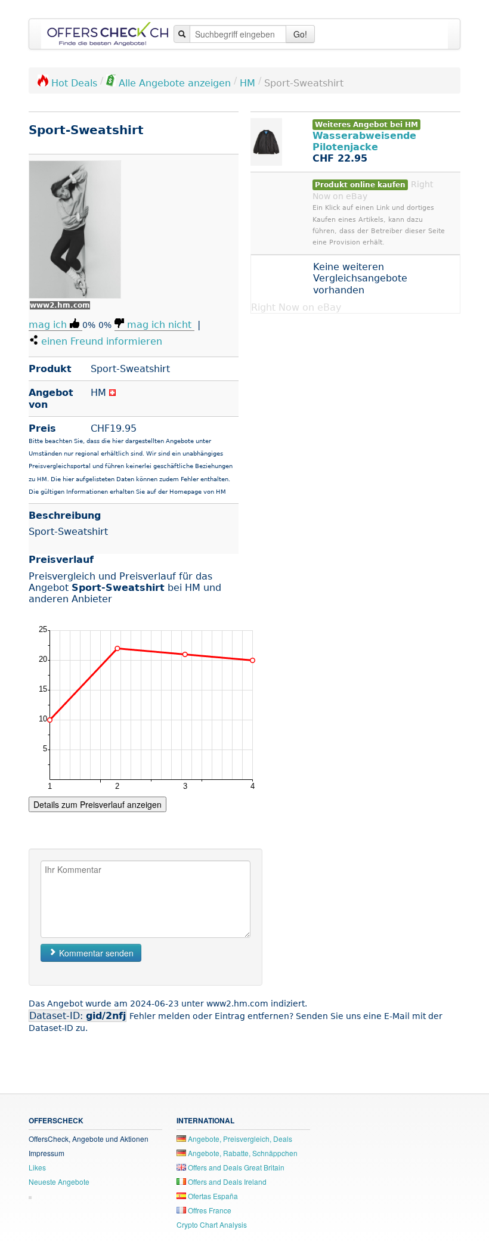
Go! (300, 34)
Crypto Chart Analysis (212, 1224)
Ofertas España (212, 1196)
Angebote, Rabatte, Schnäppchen (242, 1153)
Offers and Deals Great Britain (235, 1167)
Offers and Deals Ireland (226, 1181)
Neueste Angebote (59, 1181)
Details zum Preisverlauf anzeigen (97, 804)
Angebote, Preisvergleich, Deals (239, 1138)
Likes (37, 1167)
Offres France (208, 1210)
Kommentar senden (95, 953)
